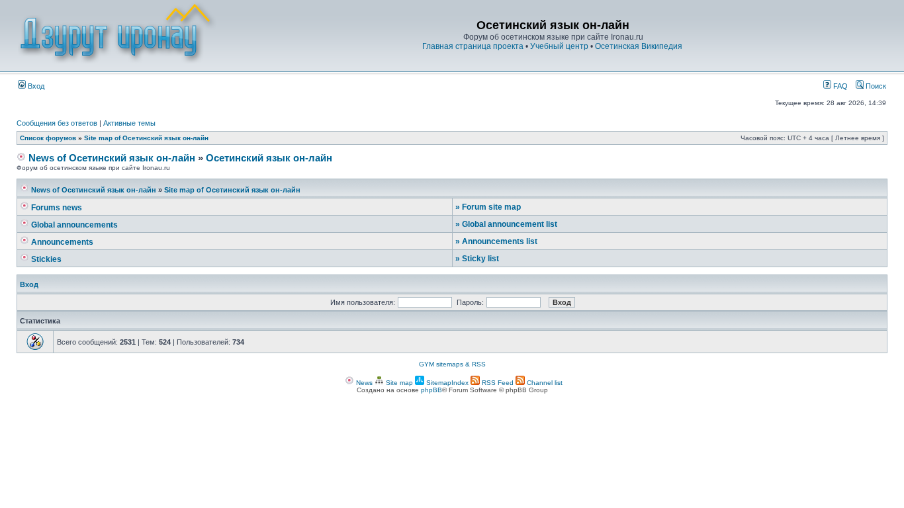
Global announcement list (506, 224)
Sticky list (477, 258)
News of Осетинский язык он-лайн (110, 157)
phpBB (431, 390)
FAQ (839, 86)
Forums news (55, 207)
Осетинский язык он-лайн (269, 157)
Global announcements (73, 225)
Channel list (544, 382)
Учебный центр (559, 46)
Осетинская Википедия (638, 46)
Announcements (61, 242)
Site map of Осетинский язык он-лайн (146, 138)
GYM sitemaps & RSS (452, 364)
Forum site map (488, 207)
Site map (398, 382)
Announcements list (496, 241)
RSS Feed (497, 382)
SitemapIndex (446, 382)
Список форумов (48, 138)
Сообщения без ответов (57, 123)
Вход (35, 86)
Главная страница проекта (472, 46)
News (363, 382)
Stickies (45, 259)
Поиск (875, 86)
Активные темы (129, 123)
